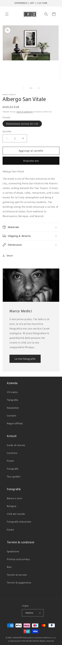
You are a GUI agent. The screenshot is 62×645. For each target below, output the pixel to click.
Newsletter (13, 407)
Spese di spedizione (25, 112)
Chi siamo (12, 392)
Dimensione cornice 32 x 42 (22, 123)
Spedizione (13, 551)
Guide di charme (16, 445)
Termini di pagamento (19, 582)
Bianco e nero (14, 498)
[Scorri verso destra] (38, 88)
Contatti (11, 415)
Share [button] (10, 255)
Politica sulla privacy (18, 559)
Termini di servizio (17, 574)
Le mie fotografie (25, 358)
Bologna (11, 506)
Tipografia (12, 399)
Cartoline (12, 453)
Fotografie (12, 468)
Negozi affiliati (15, 423)
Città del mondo (16, 513)
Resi (9, 567)
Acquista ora (31, 160)
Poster (10, 460)
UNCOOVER (18, 637)
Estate (10, 529)
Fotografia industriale (19, 521)
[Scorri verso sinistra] (23, 88)
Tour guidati (13, 476)
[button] (7, 14)
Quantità (7, 131)
